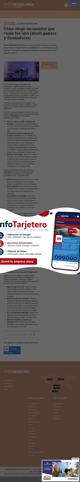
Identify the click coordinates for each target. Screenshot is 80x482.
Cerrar (73, 3)
